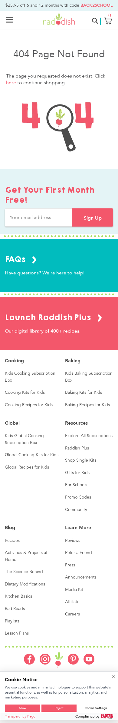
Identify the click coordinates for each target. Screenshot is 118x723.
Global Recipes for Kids (27, 467)
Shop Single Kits (80, 460)
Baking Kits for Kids (83, 392)
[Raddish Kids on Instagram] (45, 663)
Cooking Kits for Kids (25, 392)
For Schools (76, 485)
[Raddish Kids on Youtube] (89, 663)
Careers (72, 614)
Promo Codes (78, 497)
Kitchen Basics (18, 596)
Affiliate (72, 602)
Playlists (12, 621)
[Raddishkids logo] (59, 660)
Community (76, 510)
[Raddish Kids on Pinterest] (73, 663)
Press (70, 565)
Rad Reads (15, 609)
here (11, 82)
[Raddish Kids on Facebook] (29, 663)
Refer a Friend (78, 553)
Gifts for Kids (77, 473)
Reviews (72, 541)
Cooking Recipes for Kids (29, 405)
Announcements (81, 577)
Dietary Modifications (25, 584)
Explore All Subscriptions (89, 436)
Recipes (12, 541)
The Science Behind (24, 572)
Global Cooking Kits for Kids (31, 455)
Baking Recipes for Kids (87, 405)
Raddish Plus (77, 448)
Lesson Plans (17, 633)
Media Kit (74, 590)
